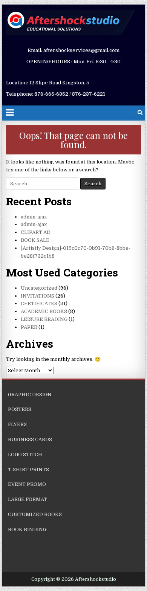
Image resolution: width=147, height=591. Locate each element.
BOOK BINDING (27, 529)
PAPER (29, 327)
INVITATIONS (37, 296)
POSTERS (19, 409)
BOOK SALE (35, 240)
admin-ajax (34, 217)
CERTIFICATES (39, 303)
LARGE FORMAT (27, 499)
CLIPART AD (36, 232)
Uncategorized (39, 288)
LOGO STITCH (25, 454)
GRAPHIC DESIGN (30, 394)
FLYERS (17, 424)
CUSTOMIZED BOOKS (35, 514)
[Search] (140, 112)
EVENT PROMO (27, 484)
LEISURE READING (44, 319)
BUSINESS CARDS (30, 439)
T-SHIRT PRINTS (28, 469)
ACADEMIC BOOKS (44, 311)
